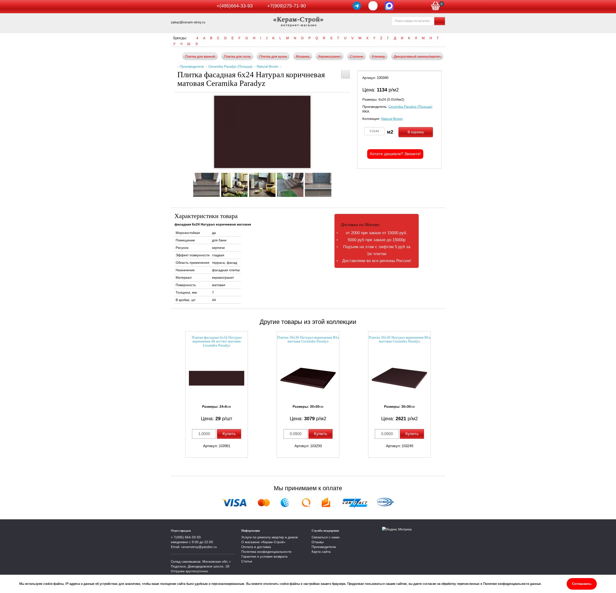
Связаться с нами (326, 537)
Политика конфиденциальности (266, 552)
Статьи (246, 561)
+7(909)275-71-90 (286, 5)
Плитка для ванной (200, 56)
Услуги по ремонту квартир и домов (269, 537)
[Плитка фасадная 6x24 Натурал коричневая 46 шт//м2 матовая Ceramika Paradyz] (216, 378)
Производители (192, 66)
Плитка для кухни (273, 56)
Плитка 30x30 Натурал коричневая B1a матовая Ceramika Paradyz (308, 339)
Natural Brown (267, 66)
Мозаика (302, 56)
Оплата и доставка (256, 547)
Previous (188, 183)
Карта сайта (321, 552)
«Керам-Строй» (298, 19)
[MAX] (389, 5)
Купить (229, 434)
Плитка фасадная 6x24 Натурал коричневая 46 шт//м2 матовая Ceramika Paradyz (217, 341)
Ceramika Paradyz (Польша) (230, 66)
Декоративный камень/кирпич (417, 56)
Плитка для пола (237, 56)
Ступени (356, 56)
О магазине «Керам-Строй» (263, 542)
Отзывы (318, 542)
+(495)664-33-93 (235, 5)
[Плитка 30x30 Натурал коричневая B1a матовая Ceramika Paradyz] (308, 378)
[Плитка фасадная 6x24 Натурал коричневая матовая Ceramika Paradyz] (262, 132)
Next (335, 183)
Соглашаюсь (581, 584)
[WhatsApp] (373, 5)
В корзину (416, 132)
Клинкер (378, 56)
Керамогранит (329, 56)
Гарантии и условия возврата (264, 556)
